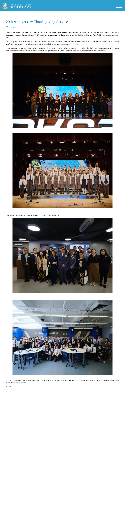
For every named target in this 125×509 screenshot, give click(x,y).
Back (9, 386)
